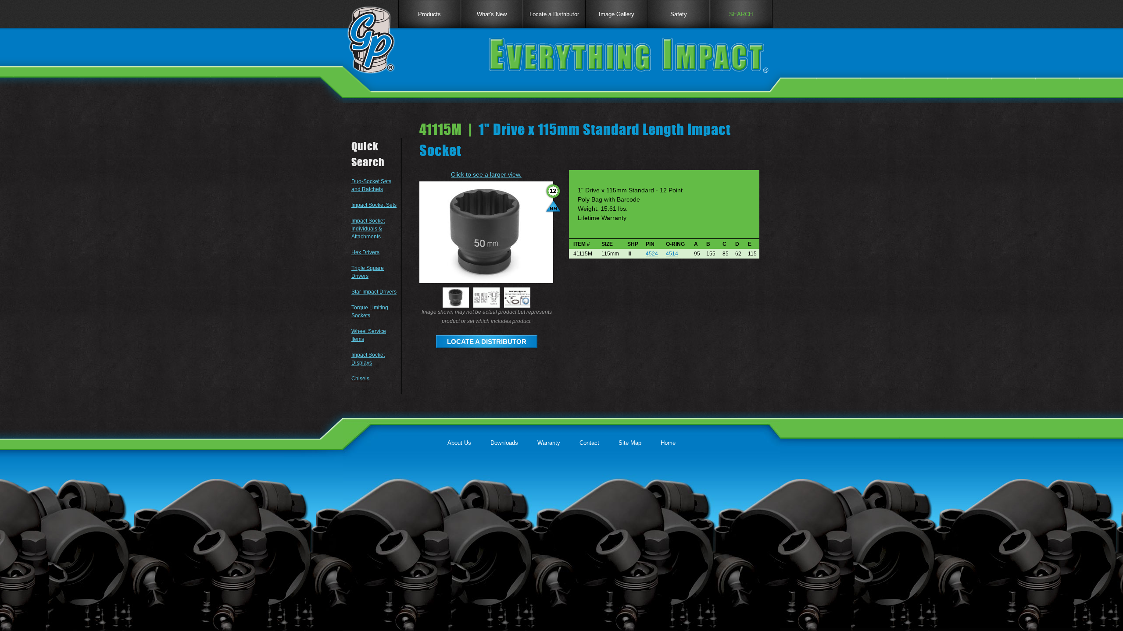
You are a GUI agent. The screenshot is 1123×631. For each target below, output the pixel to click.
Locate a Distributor (554, 14)
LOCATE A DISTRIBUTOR (486, 341)
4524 (652, 254)
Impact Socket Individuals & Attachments (368, 229)
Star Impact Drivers (374, 292)
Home (668, 443)
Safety (678, 14)
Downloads (504, 443)
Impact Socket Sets (374, 205)
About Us (459, 443)
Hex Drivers (365, 252)
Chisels (360, 379)
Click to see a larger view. (486, 174)
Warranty (548, 443)
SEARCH (741, 14)
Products (429, 14)
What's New (492, 14)
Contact (589, 443)
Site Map (630, 443)
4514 (672, 254)
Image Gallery (616, 14)
